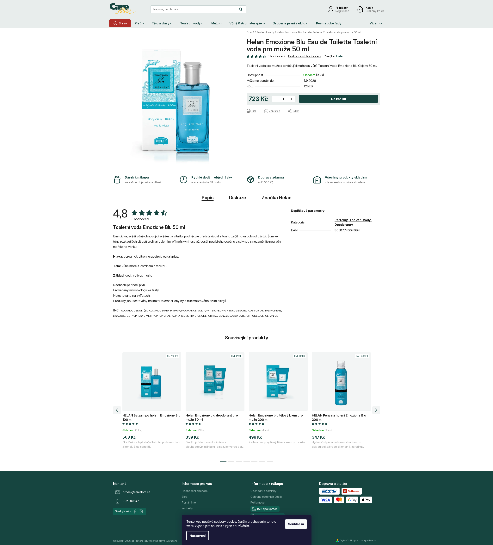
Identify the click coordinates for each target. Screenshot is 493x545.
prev (117, 410)
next (376, 410)
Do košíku (338, 99)
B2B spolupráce (267, 509)
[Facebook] (135, 511)
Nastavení (198, 536)
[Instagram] (141, 511)
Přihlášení (342, 7)
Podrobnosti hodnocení (304, 56)
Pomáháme (189, 502)
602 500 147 (131, 501)
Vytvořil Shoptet (349, 540)
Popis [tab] (208, 197)
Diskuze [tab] (237, 197)
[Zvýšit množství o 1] (291, 99)
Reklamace (257, 502)
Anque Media (368, 540)
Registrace (342, 11)
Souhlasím (296, 524)
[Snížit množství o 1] (275, 99)
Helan (340, 56)
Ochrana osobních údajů (266, 496)
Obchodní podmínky (263, 490)
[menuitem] (120, 23)
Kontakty (187, 508)
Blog (185, 496)
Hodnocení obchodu (195, 490)
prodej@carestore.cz (136, 492)
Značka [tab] (277, 197)
